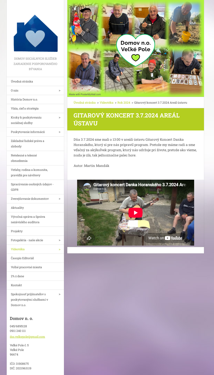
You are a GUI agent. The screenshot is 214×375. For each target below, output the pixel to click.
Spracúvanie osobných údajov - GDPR (32, 187)
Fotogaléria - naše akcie (27, 240)
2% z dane (17, 276)
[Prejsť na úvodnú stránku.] (35, 28)
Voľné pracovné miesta (26, 267)
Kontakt (16, 285)
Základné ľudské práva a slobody (27, 143)
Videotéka (18, 249)
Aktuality (17, 208)
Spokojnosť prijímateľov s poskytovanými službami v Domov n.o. (29, 299)
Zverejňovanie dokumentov (30, 199)
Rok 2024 (123, 102)
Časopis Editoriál (22, 258)
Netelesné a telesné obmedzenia (24, 158)
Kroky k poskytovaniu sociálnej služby (26, 120)
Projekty (17, 231)
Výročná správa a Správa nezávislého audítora (28, 219)
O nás (14, 90)
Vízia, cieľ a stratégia (25, 108)
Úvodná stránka (22, 81)
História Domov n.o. (24, 99)
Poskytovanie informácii (28, 132)
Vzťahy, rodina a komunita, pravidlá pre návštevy (29, 172)
